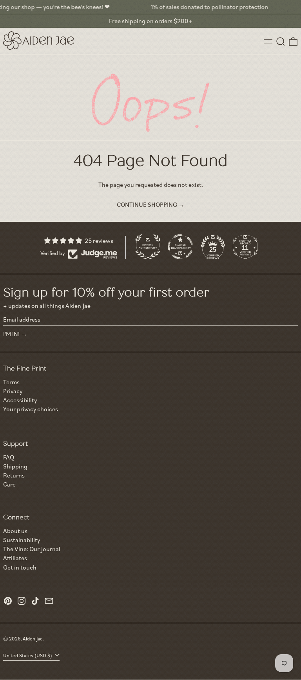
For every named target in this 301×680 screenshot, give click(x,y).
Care (9, 484)
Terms (11, 382)
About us (15, 531)
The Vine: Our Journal (31, 549)
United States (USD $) (28, 655)
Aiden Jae (33, 638)
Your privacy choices (30, 409)
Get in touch (19, 567)
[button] (280, 41)
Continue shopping (147, 204)
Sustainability (21, 540)
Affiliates (15, 558)
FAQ (8, 457)
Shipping (15, 466)
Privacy (12, 391)
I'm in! (11, 334)
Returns (14, 475)
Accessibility (20, 400)
